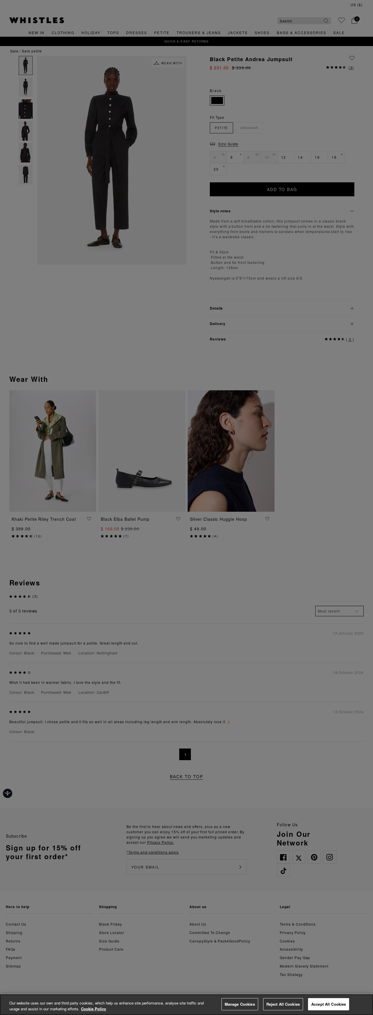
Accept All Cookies (328, 1004)
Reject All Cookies (283, 1004)
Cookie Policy (93, 1009)
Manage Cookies (240, 1004)
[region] (186, 1004)
